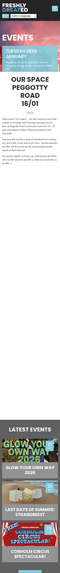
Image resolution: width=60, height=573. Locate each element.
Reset (5, 16)
